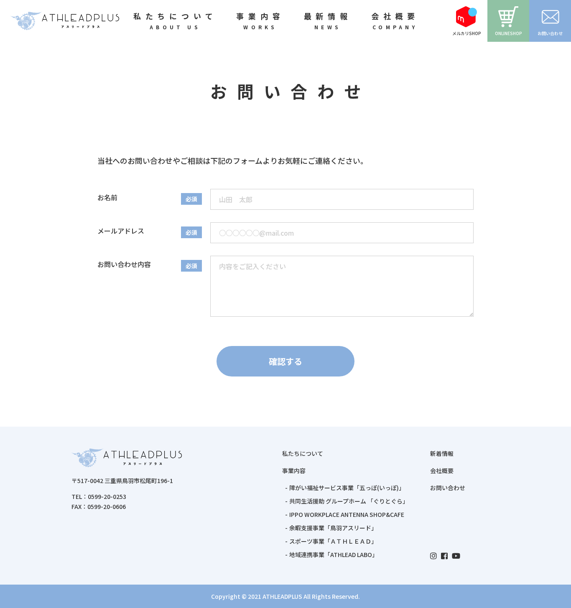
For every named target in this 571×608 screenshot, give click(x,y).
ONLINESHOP (508, 33)
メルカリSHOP (466, 33)
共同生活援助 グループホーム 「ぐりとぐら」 (348, 501)
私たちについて (302, 453)
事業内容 (294, 470)
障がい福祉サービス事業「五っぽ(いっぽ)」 (347, 487)
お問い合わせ (550, 33)
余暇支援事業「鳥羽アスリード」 (333, 528)
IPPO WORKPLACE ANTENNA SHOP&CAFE (346, 514)
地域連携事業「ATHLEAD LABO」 (333, 554)
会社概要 (442, 470)
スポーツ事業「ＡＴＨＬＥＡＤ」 (333, 541)
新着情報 (442, 453)
